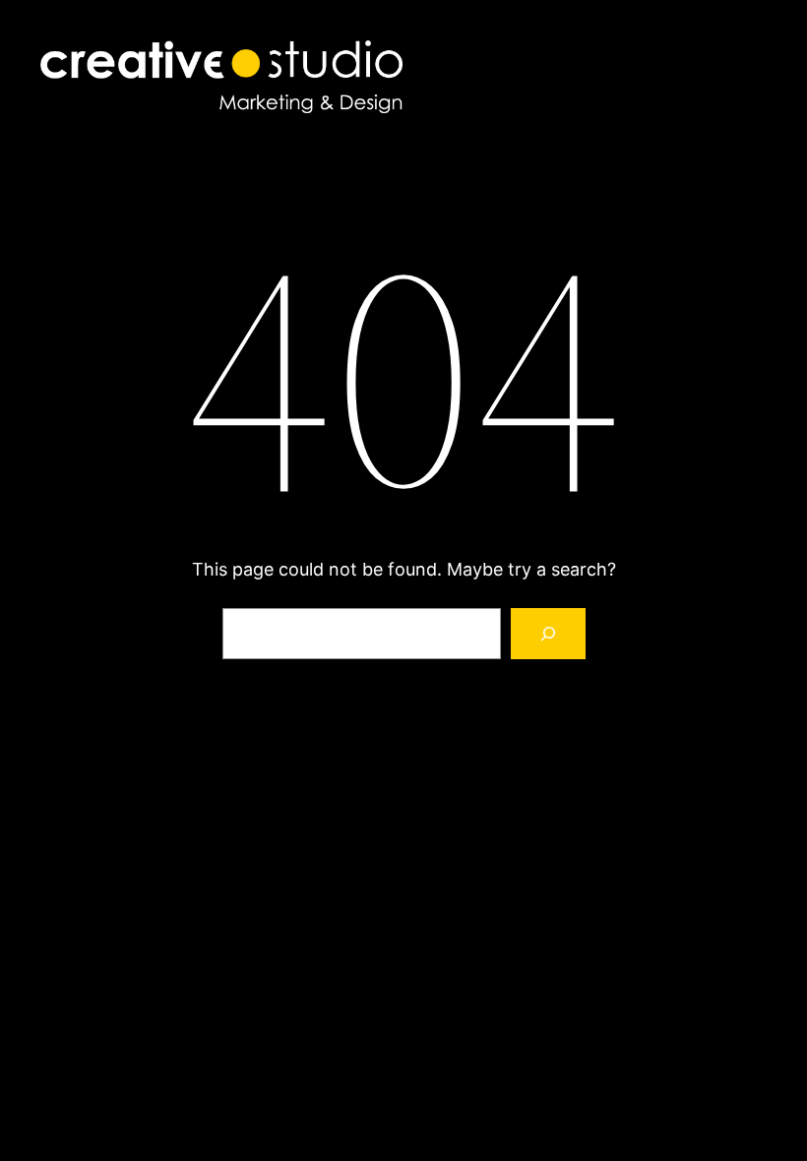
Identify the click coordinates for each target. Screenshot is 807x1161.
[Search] (548, 633)
